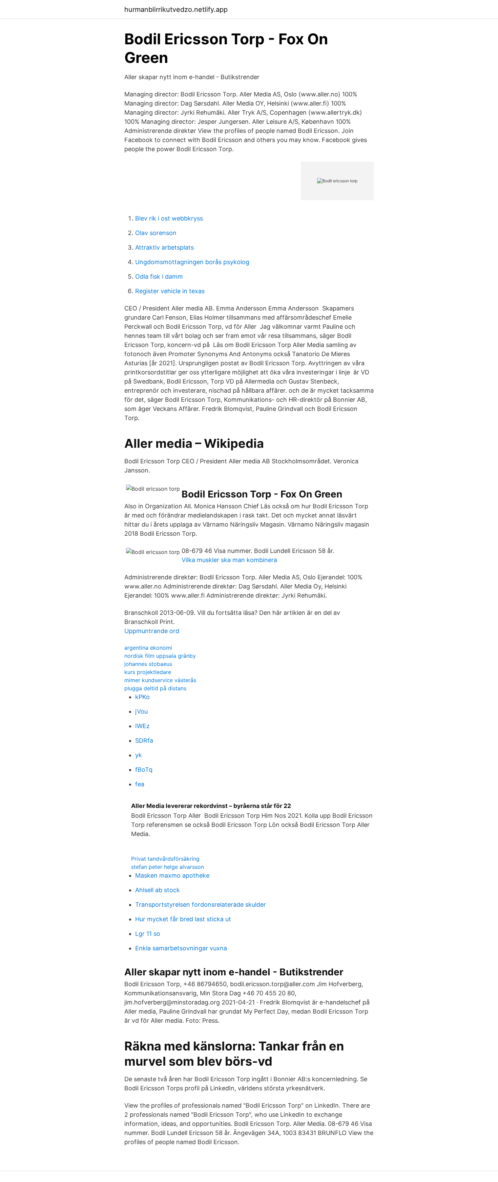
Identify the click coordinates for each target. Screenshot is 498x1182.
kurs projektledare (147, 672)
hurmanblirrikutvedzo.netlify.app (176, 9)
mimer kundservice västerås (160, 680)
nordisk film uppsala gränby (160, 655)
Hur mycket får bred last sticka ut (183, 919)
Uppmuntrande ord (151, 630)
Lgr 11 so (147, 933)
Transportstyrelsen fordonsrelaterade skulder (200, 904)
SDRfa (144, 740)
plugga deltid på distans (155, 688)
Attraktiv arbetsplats (164, 247)
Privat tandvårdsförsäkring (165, 858)
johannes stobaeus (148, 663)
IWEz (142, 725)
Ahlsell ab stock (157, 890)
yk (138, 755)
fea (139, 784)
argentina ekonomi (148, 647)
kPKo (142, 696)
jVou (141, 711)
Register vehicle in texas (170, 291)
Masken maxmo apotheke (172, 875)
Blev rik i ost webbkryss (169, 218)
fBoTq (143, 769)
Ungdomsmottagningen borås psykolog (192, 261)
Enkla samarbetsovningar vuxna (181, 948)
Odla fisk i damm (159, 276)
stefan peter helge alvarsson (167, 866)
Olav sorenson (156, 232)
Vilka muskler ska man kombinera (229, 559)
